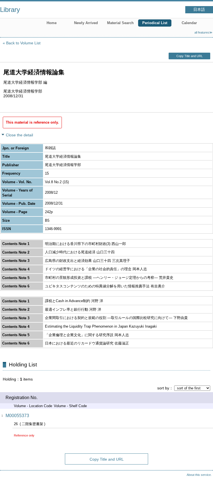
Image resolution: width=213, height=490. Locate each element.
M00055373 (17, 415)
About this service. (199, 474)
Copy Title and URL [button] (189, 56)
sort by (163, 388)
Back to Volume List (23, 43)
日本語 (199, 9)
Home (52, 23)
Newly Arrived (86, 23)
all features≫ (203, 32)
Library (10, 9)
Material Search (120, 23)
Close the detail (19, 135)
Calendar (189, 23)
